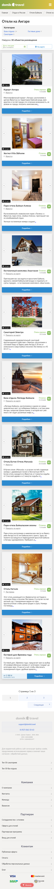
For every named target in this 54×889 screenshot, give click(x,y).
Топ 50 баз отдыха (9, 768)
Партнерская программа (12, 832)
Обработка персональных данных (16, 864)
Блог (4, 870)
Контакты (6, 794)
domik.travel (27, 718)
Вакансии (6, 806)
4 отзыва (43, 591)
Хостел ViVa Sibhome (14, 153)
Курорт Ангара (11, 89)
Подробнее (26, 111)
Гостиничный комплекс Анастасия (21, 270)
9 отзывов (43, 91)
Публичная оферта (9, 852)
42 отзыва (43, 334)
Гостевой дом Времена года (18, 654)
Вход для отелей (9, 838)
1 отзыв (43, 207)
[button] (4, 70)
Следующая (39, 705)
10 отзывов (42, 463)
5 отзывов (43, 272)
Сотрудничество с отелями (13, 820)
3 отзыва (43, 155)
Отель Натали (11, 589)
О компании (7, 788)
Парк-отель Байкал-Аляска (17, 205)
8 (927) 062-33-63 (27, 730)
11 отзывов (42, 400)
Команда (5, 800)
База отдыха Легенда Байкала (19, 398)
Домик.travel (13, 4)
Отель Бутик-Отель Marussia (18, 461)
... (38, 104)
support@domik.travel (27, 724)
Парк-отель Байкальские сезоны (20, 525)
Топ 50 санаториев (9, 762)
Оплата (5, 858)
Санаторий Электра (13, 332)
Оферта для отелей (10, 826)
